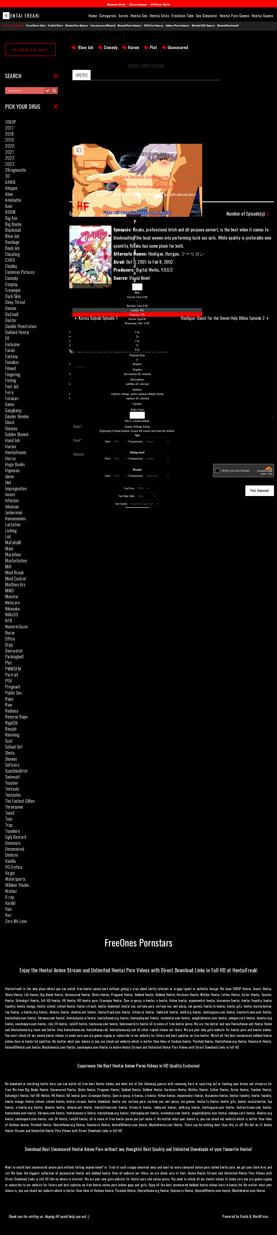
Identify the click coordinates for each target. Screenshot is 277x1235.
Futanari (12, 398)
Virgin (10, 873)
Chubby (11, 266)
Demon (10, 308)
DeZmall (11, 314)
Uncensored (178, 47)
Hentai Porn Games (130, 25)
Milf (8, 566)
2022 (9, 158)
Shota (10, 752)
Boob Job (12, 248)
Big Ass (11, 218)
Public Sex (13, 692)
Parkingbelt (14, 656)
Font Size (129, 488)
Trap (8, 824)
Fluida (244, 1216)
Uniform (11, 854)
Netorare (12, 602)
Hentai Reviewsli (228, 25)
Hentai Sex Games (76, 25)
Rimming (12, 734)
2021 (9, 152)
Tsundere (12, 831)
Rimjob (10, 728)
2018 (9, 134)
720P (95, 164)
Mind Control (15, 578)
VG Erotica (13, 866)
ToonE (10, 812)
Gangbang (13, 410)
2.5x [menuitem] (137, 332)
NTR (8, 620)
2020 (9, 146)
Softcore (12, 764)
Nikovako (12, 608)
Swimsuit (12, 776)
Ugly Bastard (15, 836)
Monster (12, 596)
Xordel (10, 903)
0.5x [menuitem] (137, 349)
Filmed (10, 368)
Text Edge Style (126, 496)
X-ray (9, 897)
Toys (8, 818)
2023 (9, 164)
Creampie (12, 290)
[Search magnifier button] (54, 90)
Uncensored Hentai (102, 25)
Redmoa (11, 710)
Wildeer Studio (17, 885)
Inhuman (12, 506)
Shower (11, 758)
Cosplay (11, 284)
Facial (10, 350)
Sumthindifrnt (16, 770)
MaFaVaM (13, 542)
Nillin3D (11, 614)
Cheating (12, 254)
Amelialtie (13, 200)
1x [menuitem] (137, 345)
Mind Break (14, 572)
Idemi (9, 476)
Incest (10, 494)
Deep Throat (15, 302)
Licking (11, 530)
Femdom (12, 362)
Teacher (11, 782)
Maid (9, 548)
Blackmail (13, 230)
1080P (10, 122)
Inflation (12, 500)
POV (8, 680)
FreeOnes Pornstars (139, 942)
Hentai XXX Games (203, 25)
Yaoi (8, 908)
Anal (8, 206)
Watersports (15, 878)
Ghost (10, 422)
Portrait (11, 674)
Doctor (10, 320)
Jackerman (14, 512)
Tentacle (12, 788)
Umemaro (13, 843)
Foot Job (11, 386)
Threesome (14, 806)
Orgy (9, 644)
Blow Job (85, 47)
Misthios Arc (15, 584)
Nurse (10, 632)
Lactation (13, 524)
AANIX (10, 182)
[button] (137, 292)
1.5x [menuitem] (137, 341)
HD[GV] (81, 75)
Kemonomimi (15, 518)
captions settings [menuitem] (137, 393)
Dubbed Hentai (17, 332)
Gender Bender (17, 416)
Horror (10, 458)
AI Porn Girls (160, 4)
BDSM (10, 212)
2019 (9, 139)
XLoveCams (138, 4)
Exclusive (12, 344)
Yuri (8, 915)
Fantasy (11, 356)
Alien (9, 194)
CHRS (10, 260)
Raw (8, 704)
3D (7, 176)
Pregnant (12, 686)
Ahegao (11, 188)
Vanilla (10, 861)
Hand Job (12, 440)
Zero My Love (16, 921)
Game (9, 404)
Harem (133, 47)
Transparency (135, 441)
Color (108, 441)
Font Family (121, 503)
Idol (8, 482)
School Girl (14, 746)
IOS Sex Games (153, 25)
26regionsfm (15, 169)
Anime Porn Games (178, 25)
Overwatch (14, 650)
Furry (9, 392)
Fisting (10, 380)
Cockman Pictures (20, 272)
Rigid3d (11, 722)
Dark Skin (13, 296)
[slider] (137, 312)
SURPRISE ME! (30, 50)
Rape (9, 698)
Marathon (13, 554)
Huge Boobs (15, 464)
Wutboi (11, 891)
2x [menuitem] (137, 336)
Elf (7, 338)
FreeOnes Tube (36, 25)
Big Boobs (13, 224)
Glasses (11, 428)
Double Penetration (21, 326)
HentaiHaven (15, 452)
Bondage (12, 242)
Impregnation (16, 488)
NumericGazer (16, 626)
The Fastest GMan (19, 800)
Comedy (110, 47)
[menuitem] (137, 346)
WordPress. (261, 1216)
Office (10, 638)
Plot (153, 47)
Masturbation (16, 560)
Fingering (12, 374)
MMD (9, 590)
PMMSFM (13, 668)
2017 (9, 127)
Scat (9, 740)
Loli (8, 536)
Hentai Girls (116, 4)
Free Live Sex (14, 25)
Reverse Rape (16, 716)
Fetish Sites (55, 25)
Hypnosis (12, 470)
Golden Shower (17, 434)
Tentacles (13, 794)
